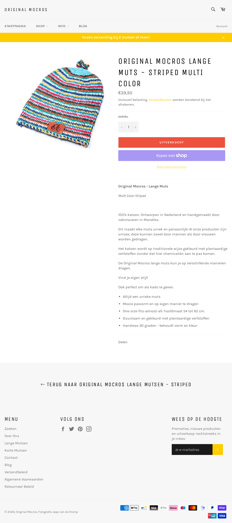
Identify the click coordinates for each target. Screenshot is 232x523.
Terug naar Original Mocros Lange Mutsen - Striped (118, 384)
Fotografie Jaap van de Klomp (58, 512)
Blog (83, 26)
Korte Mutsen (16, 450)
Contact (11, 457)
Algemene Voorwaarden (24, 479)
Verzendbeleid (16, 472)
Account (221, 26)
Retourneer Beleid (19, 486)
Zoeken (11, 428)
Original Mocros (26, 9)
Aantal (123, 116)
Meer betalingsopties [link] (172, 167)
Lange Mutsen (16, 443)
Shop (41, 26)
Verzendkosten (160, 100)
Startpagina (15, 26)
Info (62, 26)
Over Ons (12, 436)
